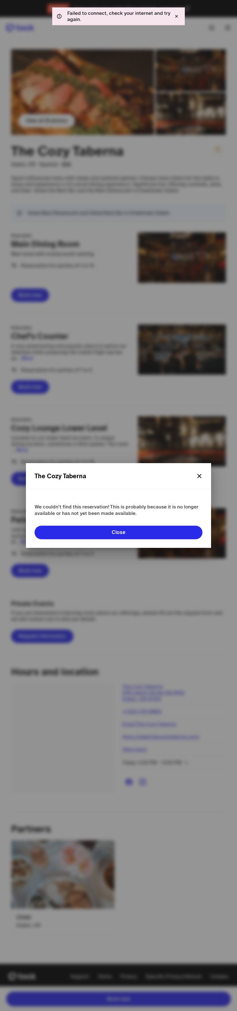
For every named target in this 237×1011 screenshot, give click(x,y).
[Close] (199, 476)
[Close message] (176, 16)
